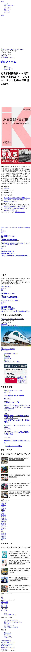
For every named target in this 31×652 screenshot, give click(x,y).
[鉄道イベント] (15, 20)
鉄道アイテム (8, 61)
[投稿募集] (15, 22)
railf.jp (2, 1)
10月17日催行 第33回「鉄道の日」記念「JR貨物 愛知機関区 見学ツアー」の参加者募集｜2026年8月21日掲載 (19, 562)
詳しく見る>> (4, 350)
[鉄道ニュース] (15, 18)
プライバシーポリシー (7, 644)
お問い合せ (4, 649)
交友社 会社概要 (5, 645)
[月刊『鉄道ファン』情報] (15, 17)
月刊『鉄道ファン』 (9, 5)
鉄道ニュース (7, 7)
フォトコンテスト (9, 625)
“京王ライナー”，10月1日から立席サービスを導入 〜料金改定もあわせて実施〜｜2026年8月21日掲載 (19, 485)
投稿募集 (6, 10)
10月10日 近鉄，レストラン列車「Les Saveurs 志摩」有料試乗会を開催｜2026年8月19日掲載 (18, 579)
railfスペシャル (8, 638)
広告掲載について (6, 640)
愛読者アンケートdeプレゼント (9, 325)
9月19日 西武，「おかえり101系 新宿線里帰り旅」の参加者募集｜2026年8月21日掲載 (19, 570)
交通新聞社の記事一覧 (20, 212)
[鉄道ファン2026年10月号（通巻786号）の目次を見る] (12, 49)
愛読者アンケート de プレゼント (13, 622)
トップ (6, 4)
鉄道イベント (7, 9)
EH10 (5, 613)
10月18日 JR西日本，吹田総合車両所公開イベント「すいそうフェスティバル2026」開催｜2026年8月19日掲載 (19, 587)
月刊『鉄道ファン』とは (11, 627)
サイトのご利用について (8, 642)
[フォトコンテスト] (15, 23)
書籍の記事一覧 (8, 69)
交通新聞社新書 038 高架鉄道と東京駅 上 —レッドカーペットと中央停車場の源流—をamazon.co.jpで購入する (17, 199)
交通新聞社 (7, 188)
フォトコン (7, 12)
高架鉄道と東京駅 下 (10, 614)
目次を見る (4, 324)
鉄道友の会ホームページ (8, 647)
